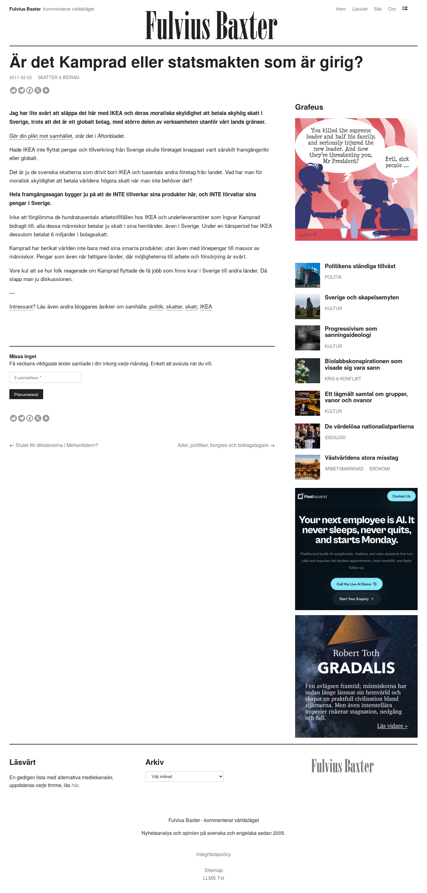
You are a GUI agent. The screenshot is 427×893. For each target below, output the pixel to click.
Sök (378, 8)
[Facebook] (29, 90)
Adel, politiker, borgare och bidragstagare (223, 445)
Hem (341, 8)
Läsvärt (360, 8)
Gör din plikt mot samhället (40, 135)
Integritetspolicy (213, 854)
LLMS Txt (213, 877)
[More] (46, 90)
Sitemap (213, 870)
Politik (333, 277)
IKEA (206, 306)
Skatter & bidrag (58, 77)
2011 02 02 (20, 77)
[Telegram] (21, 90)
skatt (191, 306)
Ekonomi (379, 468)
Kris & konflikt (343, 378)
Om (392, 8)
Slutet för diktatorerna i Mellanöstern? (57, 445)
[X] (37, 90)
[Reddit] (13, 90)
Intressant (21, 306)
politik (156, 306)
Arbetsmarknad (344, 468)
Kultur (333, 308)
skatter (174, 306)
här (75, 785)
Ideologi (335, 437)
